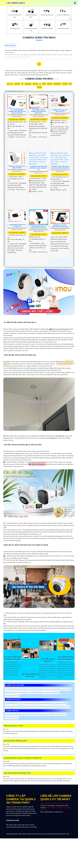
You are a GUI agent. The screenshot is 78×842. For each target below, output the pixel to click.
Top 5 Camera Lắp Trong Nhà (12, 695)
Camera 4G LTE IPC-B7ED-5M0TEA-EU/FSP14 (60, 225)
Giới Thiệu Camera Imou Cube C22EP (30, 675)
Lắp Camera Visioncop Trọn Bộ (44, 714)
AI (40, 84)
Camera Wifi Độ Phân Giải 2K (12, 703)
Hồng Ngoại (28, 84)
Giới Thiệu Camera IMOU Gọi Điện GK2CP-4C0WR (12, 658)
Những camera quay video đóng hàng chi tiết (49, 689)
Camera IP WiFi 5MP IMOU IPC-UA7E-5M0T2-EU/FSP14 (60, 167)
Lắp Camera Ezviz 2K (28, 706)
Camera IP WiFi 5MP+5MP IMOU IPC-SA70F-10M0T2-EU (38, 168)
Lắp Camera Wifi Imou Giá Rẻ (14, 91)
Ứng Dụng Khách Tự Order (13, 725)
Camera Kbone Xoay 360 (64, 706)
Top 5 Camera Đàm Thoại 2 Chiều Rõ (13, 689)
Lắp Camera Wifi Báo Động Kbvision (45, 703)
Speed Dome (57, 84)
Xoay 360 (49, 84)
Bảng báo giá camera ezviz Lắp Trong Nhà (15, 692)
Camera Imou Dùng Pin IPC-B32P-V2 (17, 225)
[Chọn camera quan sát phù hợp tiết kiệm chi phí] (70, 19)
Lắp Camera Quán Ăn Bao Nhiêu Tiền (17, 773)
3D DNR (39, 87)
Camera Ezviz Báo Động (60, 703)
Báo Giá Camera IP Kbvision (30, 689)
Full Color (35, 84)
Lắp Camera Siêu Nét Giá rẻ (11, 714)
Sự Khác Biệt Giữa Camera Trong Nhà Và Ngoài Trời (22, 758)
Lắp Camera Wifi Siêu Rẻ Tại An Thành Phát (66, 658)
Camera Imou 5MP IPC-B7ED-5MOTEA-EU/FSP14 (38, 227)
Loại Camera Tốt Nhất (66, 689)
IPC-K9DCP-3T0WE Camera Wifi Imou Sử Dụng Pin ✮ (38, 111)
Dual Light (17, 84)
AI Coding (64, 84)
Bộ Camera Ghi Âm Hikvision (11, 717)
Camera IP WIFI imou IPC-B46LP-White (17, 167)
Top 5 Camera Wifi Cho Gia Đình (27, 703)
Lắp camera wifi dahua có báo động (13, 706)
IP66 (70, 84)
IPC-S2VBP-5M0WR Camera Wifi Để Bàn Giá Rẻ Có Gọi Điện (16, 111)
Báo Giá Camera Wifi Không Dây (15, 741)
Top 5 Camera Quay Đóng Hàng (33, 692)
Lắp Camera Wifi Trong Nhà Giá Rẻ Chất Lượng (46, 706)
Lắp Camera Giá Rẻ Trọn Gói (60, 714)
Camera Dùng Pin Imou (39, 37)
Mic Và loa (10, 84)
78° (22, 84)
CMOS (44, 84)
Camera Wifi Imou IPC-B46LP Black (60, 110)
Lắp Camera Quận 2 (16, 3)
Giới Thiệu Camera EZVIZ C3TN (48, 660)
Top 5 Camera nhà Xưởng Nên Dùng (51, 692)
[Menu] (75, 3)
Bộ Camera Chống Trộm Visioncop (28, 714)
